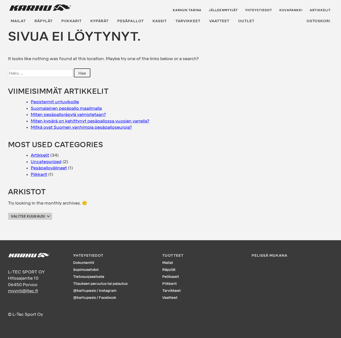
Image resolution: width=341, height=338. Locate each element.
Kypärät (99, 21)
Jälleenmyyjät (223, 10)
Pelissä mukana (269, 255)
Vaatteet (219, 21)
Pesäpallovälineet (49, 167)
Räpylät (43, 21)
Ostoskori (318, 21)
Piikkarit (71, 21)
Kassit (160, 21)
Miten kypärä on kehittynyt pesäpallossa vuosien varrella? (90, 120)
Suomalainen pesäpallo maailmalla (66, 108)
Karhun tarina (187, 10)
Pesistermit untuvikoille (55, 101)
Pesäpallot (130, 21)
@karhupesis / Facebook (94, 298)
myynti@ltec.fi (23, 290)
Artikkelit (320, 10)
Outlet (246, 21)
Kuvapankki (291, 10)
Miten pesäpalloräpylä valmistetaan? (68, 114)
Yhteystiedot (258, 10)
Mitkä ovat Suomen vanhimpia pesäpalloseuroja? (81, 127)
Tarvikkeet (187, 21)
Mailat (18, 21)
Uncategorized (46, 161)
